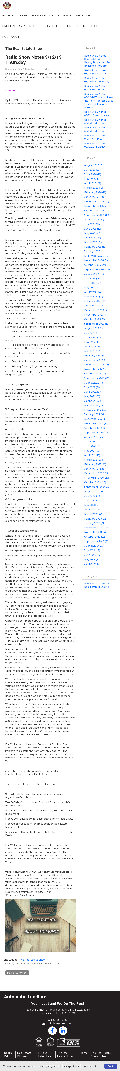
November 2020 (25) (96, 477)
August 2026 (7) (93, 165)
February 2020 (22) (95, 518)
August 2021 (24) (94, 437)
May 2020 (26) (92, 505)
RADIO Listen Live (44, 1054)
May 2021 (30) (92, 450)
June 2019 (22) (92, 554)
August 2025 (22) (94, 219)
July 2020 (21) (92, 495)
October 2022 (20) (95, 373)
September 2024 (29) (97, 269)
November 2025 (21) (96, 205)
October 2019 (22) (94, 536)
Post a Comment (17, 972)
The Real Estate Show (32, 959)
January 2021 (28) (94, 468)
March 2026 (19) (93, 187)
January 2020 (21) (94, 523)
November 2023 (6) (95, 314)
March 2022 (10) (93, 405)
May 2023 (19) (92, 341)
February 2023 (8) (94, 355)
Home (84, 1052)
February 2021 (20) (95, 464)
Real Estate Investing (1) (98, 586)
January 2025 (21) (94, 251)
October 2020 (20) (95, 482)
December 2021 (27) (96, 418)
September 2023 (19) (96, 323)
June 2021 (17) (92, 446)
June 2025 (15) (92, 228)
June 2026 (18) (92, 174)
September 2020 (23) (97, 486)
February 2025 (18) (95, 246)
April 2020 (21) (92, 509)
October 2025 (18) (94, 210)
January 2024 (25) (94, 305)
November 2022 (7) (95, 369)
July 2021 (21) (91, 441)
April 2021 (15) (92, 455)
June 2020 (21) (92, 500)
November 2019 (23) (96, 532)
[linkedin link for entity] (63, 1030)
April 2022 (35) (92, 400)
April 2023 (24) (92, 346)
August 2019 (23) (94, 545)
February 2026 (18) (95, 192)
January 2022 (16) (94, 414)
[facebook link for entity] (52, 1030)
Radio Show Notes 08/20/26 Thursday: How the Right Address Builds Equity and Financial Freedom (98, 100)
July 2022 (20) (92, 387)
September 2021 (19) (96, 432)
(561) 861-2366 (59, 1020)
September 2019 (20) (96, 541)
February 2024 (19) (95, 301)
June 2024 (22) (93, 283)
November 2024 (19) (96, 260)
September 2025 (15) (96, 215)
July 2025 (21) (92, 224)
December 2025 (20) (96, 201)
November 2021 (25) (96, 423)
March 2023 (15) (93, 351)
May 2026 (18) (92, 178)
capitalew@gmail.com (59, 1023)
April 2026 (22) (92, 183)
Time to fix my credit (82, 26)
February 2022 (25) (95, 409)
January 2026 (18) (94, 196)
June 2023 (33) (93, 337)
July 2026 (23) (92, 169)
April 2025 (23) (92, 237)
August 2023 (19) (94, 328)
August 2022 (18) (94, 382)
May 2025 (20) (92, 233)
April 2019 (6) (91, 563)
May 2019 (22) (92, 559)
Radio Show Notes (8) (97, 583)
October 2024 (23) (95, 264)
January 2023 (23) (94, 359)
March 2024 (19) (93, 296)
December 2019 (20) (96, 527)
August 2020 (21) (94, 491)
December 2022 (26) (96, 364)
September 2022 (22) (97, 378)
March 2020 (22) (93, 514)
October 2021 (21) (94, 427)
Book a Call (11, 36)
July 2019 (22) (92, 550)
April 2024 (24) (92, 292)
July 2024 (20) (92, 278)
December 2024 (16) (96, 255)
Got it (111, 1066)
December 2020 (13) (96, 473)
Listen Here (12, 90)
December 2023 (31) (96, 310)
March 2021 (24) (93, 459)
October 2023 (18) (94, 319)
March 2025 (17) (93, 242)
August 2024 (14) (94, 273)
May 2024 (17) (92, 287)
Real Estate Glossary (24, 1054)
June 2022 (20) (93, 391)
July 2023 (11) (91, 332)
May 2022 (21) (92, 396)
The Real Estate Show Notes (101, 1054)
